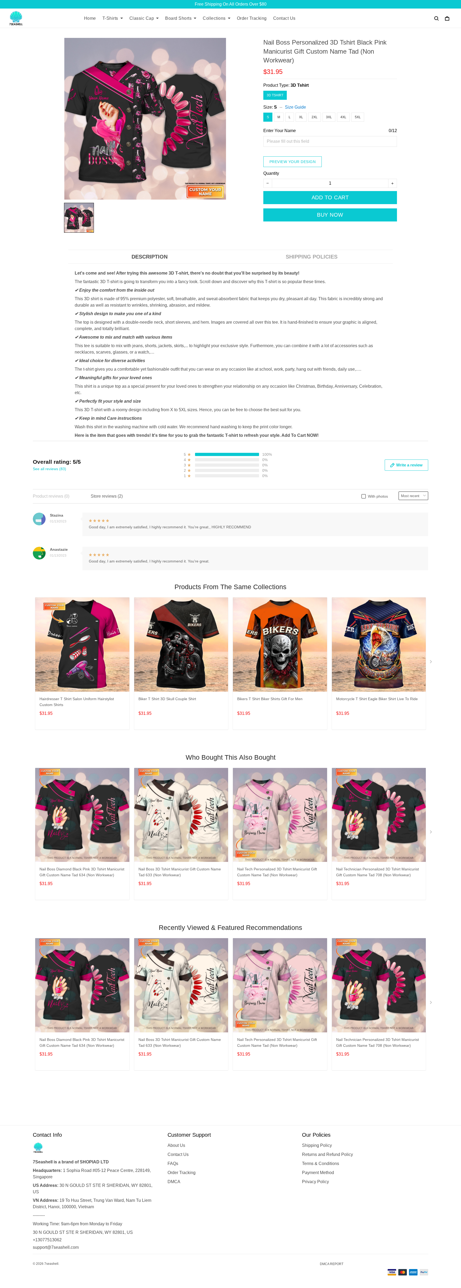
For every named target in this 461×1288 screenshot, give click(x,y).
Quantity (271, 173)
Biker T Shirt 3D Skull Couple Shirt (167, 699)
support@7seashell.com (56, 1247)
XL (301, 117)
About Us (176, 1145)
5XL (358, 117)
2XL (314, 117)
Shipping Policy (317, 1145)
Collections (214, 18)
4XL (343, 117)
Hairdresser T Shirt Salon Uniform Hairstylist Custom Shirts (76, 702)
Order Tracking (252, 18)
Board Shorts (178, 18)
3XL (329, 117)
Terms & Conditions (320, 1163)
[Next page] (431, 662)
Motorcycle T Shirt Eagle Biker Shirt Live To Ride (377, 699)
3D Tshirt (300, 85)
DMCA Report (331, 1264)
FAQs (173, 1163)
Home (90, 18)
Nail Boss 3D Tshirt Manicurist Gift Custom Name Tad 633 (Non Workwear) (179, 872)
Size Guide (295, 107)
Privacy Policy (315, 1181)
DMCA (174, 1181)
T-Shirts (110, 18)
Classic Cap (141, 18)
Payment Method (318, 1172)
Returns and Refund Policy (327, 1154)
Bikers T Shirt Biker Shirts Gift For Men (270, 699)
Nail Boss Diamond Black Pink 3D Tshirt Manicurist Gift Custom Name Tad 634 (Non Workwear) (81, 872)
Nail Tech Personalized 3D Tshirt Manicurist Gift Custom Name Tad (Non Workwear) (277, 872)
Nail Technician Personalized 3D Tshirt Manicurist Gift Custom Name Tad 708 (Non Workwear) (377, 872)
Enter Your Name (279, 130)
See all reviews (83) (49, 469)
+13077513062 (47, 1240)
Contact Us (284, 18)
